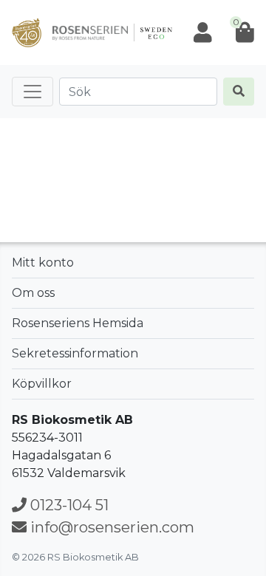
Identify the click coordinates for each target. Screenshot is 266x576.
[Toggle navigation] (32, 91)
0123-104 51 (68, 505)
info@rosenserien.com (110, 527)
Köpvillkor (42, 384)
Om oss (33, 293)
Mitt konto (43, 263)
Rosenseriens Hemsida (77, 323)
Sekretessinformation (75, 353)
